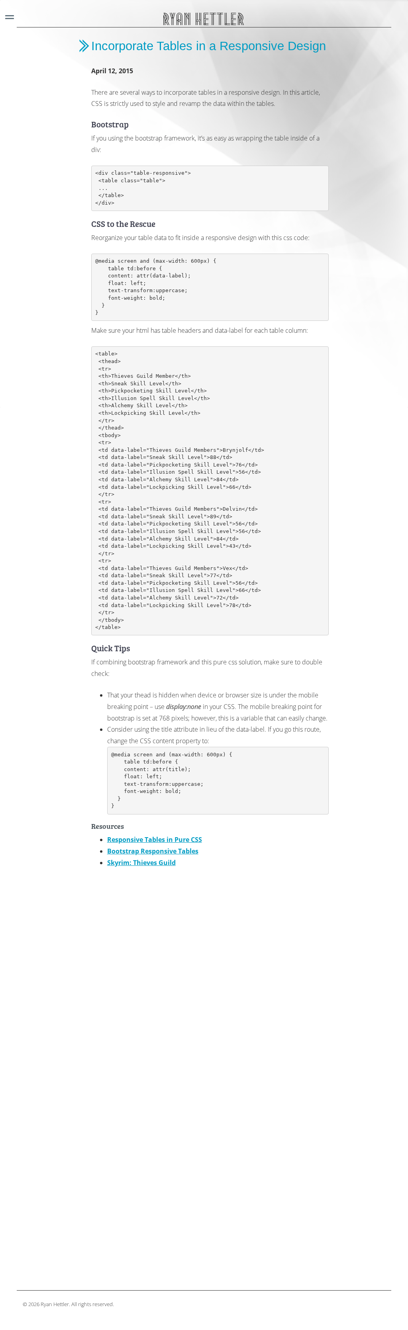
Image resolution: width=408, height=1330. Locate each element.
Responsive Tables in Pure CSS (154, 839)
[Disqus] (210, 972)
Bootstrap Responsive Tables (152, 851)
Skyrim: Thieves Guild (141, 862)
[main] (210, 654)
